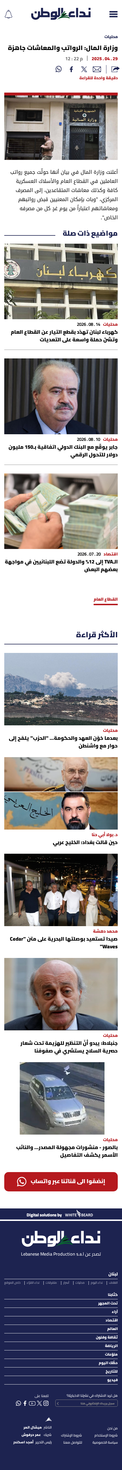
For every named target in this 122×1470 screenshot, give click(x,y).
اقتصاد (112, 1320)
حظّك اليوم (108, 1363)
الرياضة (111, 1346)
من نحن (112, 1428)
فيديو (112, 1380)
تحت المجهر (108, 1303)
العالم (112, 1329)
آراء (115, 1312)
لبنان (113, 1274)
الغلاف (113, 1283)
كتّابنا (113, 1295)
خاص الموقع (12, 1283)
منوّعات (111, 1354)
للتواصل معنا (72, 1442)
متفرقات (51, 1283)
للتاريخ (112, 1371)
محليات (111, 37)
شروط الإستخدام (106, 1435)
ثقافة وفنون (107, 1337)
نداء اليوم (97, 1283)
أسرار (66, 1283)
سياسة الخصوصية (105, 1442)
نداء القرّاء (33, 1283)
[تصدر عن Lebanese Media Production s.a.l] (61, 1237)
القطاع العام (106, 599)
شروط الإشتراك (71, 1435)
